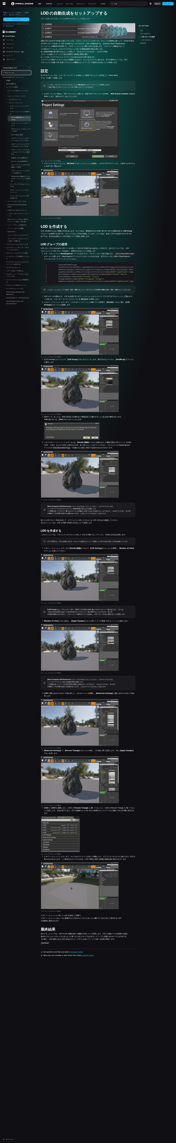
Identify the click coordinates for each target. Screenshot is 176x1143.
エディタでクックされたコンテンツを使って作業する (18, 240)
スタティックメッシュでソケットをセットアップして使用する (20, 152)
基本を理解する (11, 84)
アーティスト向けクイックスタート (18, 92)
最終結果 (143, 43)
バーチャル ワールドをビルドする (17, 244)
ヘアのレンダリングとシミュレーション (18, 215)
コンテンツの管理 (12, 87)
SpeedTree (11, 231)
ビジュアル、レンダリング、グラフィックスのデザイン (17, 249)
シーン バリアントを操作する (16, 225)
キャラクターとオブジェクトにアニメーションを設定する (17, 263)
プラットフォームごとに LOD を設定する (19, 197)
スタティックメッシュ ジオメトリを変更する (20, 172)
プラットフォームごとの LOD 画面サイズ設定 (20, 166)
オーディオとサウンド (13, 267)
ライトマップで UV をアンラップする (20, 185)
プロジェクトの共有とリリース (16, 285)
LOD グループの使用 (148, 37)
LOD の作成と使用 (17, 135)
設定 (141, 30)
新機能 (8, 80)
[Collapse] (4, 87)
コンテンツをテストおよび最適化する (17, 281)
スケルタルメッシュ (15, 99)
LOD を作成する (145, 33)
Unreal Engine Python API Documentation (14, 302)
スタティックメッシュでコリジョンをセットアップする (20, 139)
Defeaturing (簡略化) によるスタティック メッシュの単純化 (20, 178)
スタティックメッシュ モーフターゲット (19, 191)
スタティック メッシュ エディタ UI (19, 107)
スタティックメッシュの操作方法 (20, 113)
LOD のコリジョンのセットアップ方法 (20, 130)
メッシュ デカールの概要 (15, 228)
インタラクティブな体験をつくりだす (17, 257)
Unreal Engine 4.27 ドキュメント (13, 77)
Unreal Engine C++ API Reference (17, 298)
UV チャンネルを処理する (19, 161)
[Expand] (4, 80)
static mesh (45, 943)
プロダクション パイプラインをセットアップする (17, 275)
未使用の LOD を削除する (19, 158)
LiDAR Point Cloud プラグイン (17, 210)
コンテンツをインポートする (16, 201)
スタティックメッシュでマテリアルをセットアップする (20, 145)
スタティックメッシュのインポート (20, 124)
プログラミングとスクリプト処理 (17, 253)
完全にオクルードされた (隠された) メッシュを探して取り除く (17, 220)
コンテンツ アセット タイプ (16, 96)
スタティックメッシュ (16, 103)
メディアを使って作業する (14, 271)
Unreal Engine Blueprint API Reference (15, 293)
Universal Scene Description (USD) (17, 206)
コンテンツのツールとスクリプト (18, 235)
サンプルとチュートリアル (14, 288)
